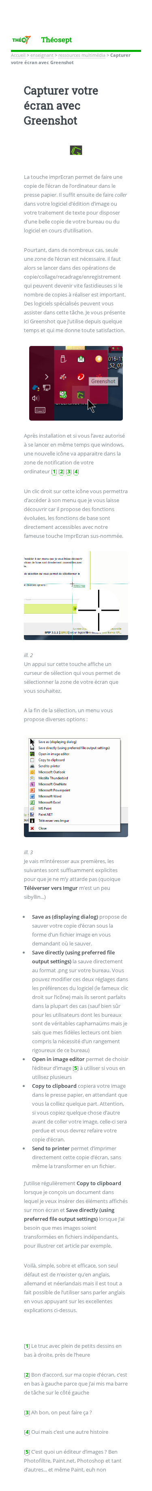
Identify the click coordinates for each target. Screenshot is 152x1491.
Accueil (18, 55)
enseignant (42, 55)
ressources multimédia (81, 55)
